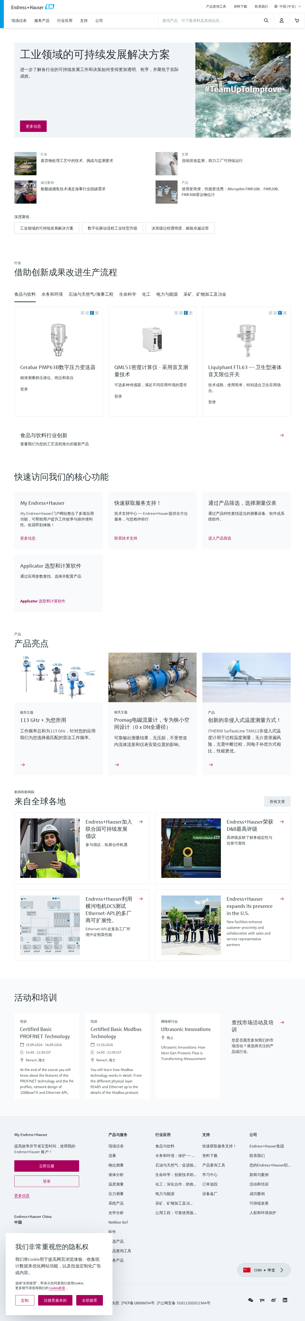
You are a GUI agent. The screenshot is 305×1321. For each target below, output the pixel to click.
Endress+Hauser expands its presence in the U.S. (250, 906)
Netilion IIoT (118, 1222)
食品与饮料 (164, 1146)
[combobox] (290, 6)
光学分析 (116, 1212)
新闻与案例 (259, 1174)
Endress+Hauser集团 (266, 1146)
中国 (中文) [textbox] (288, 6)
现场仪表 (116, 1146)
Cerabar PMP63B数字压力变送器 (58, 367)
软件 (112, 1231)
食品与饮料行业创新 (43, 435)
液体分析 (116, 1174)
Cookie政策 (57, 1288)
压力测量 (117, 1193)
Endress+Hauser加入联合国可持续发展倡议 (109, 829)
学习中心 (210, 1174)
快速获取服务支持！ (219, 1146)
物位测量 (116, 1165)
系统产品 (116, 1203)
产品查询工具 (216, 6)
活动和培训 (259, 1184)
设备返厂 (210, 1193)
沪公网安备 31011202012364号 (183, 1303)
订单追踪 (210, 1184)
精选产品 (116, 1241)
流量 (112, 1155)
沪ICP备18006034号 (138, 1303)
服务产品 (116, 1260)
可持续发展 (259, 1203)
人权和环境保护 (262, 1212)
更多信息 (22, 1195)
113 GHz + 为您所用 (43, 720)
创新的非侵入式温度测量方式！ (244, 720)
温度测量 (116, 1184)
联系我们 (261, 6)
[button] (46, 228)
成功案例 (257, 1193)
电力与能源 (164, 1193)
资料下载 (240, 6)
